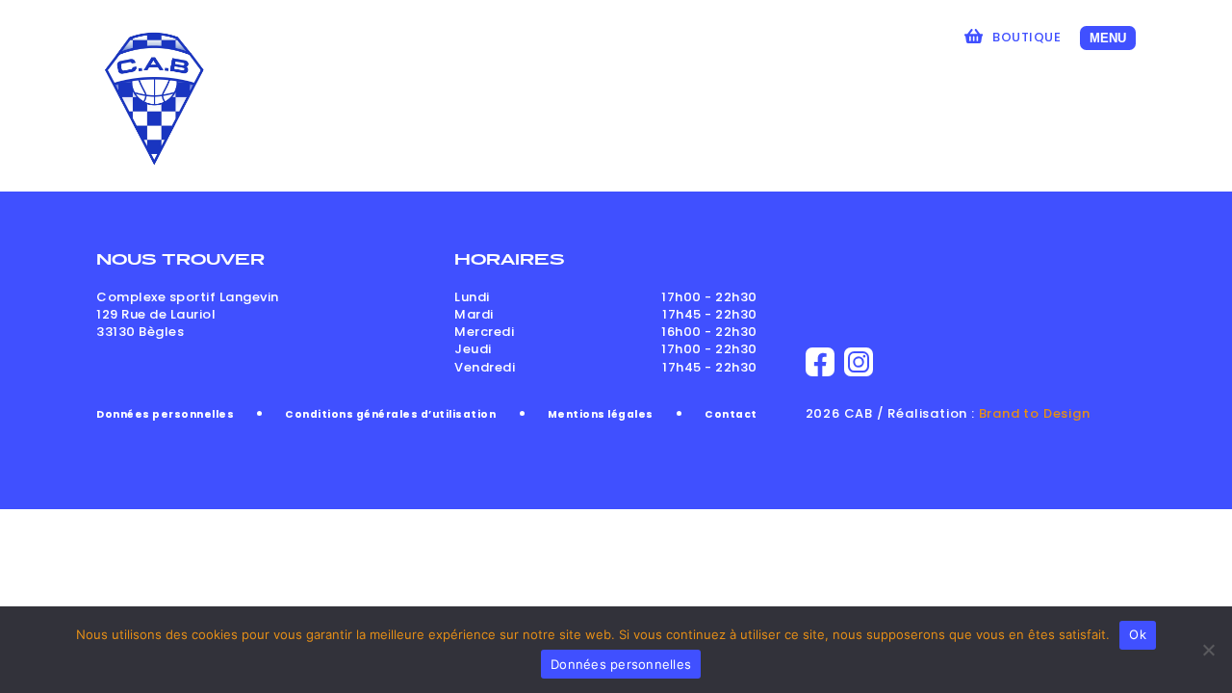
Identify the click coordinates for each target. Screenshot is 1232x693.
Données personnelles (165, 414)
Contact (731, 414)
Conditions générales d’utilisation (390, 414)
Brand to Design (1035, 413)
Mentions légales (601, 414)
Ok (1137, 634)
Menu (1108, 38)
